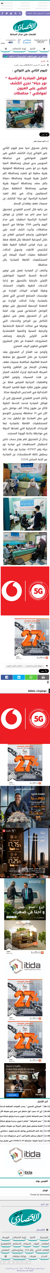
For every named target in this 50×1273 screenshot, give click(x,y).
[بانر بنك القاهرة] (25, 1000)
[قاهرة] (25, 1042)
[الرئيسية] (44, 49)
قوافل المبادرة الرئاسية (34, 666)
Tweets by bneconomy (40, 1194)
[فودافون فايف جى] (25, 591)
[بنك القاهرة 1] (32, 640)
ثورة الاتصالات (19, 48)
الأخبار (32, 48)
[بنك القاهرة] (25, 807)
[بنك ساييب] (25, 853)
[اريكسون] (25, 1080)
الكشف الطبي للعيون (14, 666)
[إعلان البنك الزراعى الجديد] (25, 899)
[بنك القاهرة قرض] (25, 937)
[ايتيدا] (25, 967)
